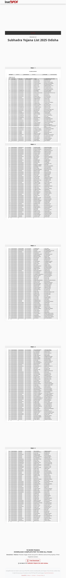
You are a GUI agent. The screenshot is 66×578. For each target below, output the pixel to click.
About (28, 575)
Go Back (33, 33)
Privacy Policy (40, 575)
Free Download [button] (33, 561)
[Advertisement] (33, 17)
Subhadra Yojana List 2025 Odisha (37, 563)
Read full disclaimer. (49, 573)
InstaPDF (23, 575)
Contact (34, 575)
